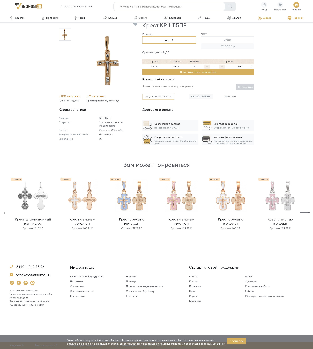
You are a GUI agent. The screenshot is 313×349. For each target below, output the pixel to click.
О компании (77, 286)
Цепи (83, 17)
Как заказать (77, 296)
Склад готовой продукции (76, 6)
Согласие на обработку (140, 291)
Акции (267, 17)
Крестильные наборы (257, 286)
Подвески (52, 17)
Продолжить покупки (158, 96)
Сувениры (251, 281)
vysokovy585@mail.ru (34, 275)
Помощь (131, 281)
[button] (8, 212)
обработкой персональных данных (204, 343)
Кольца (112, 17)
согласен (237, 341)
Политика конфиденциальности (144, 286)
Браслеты (175, 17)
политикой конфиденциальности (162, 343)
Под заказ (76, 281)
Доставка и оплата (81, 291)
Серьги (143, 17)
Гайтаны (249, 291)
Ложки (206, 17)
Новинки (298, 17)
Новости (131, 276)
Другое (236, 17)
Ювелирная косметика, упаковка (264, 296)
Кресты (19, 17)
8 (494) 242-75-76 (30, 267)
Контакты (131, 296)
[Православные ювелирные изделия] (28, 9)
